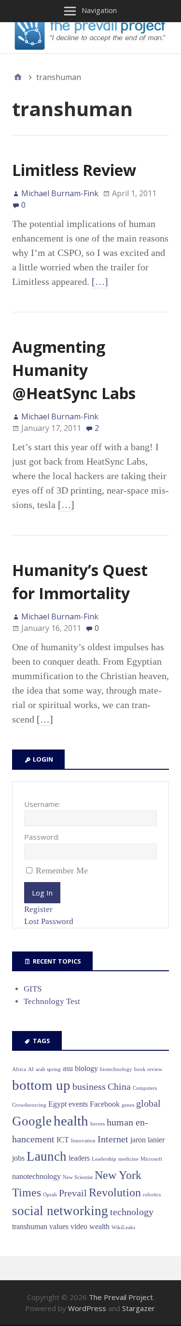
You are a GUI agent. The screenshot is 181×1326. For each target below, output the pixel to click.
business (89, 1086)
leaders (79, 1158)
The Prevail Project (121, 1297)
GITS (33, 988)
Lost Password (48, 921)
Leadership (104, 1159)
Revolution (115, 1192)
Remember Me (62, 870)
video (78, 1226)
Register (38, 909)
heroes (97, 1123)
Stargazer (138, 1308)
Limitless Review (74, 170)
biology (86, 1068)
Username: (42, 804)
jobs (18, 1158)
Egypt (57, 1104)
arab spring (48, 1069)
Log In (42, 892)
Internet (112, 1139)
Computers (145, 1088)
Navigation (99, 10)
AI (31, 1069)
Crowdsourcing (29, 1105)
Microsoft (151, 1159)
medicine (128, 1159)
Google (32, 1121)
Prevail (73, 1193)
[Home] (18, 77)
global (148, 1103)
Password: (41, 837)
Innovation (83, 1140)
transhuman (29, 1226)
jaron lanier (147, 1140)
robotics (152, 1194)
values (59, 1226)
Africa (19, 1069)
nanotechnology (36, 1176)
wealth (99, 1226)
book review (148, 1069)
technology (131, 1211)
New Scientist (78, 1177)
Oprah (50, 1194)
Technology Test (52, 1001)
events (78, 1104)
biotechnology (116, 1069)
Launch (47, 1156)
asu (68, 1068)
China (119, 1086)
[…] (100, 281)
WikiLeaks (123, 1227)
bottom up (41, 1085)
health (71, 1120)
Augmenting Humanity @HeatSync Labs (74, 369)
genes (128, 1105)
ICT (62, 1140)
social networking (60, 1211)
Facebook (105, 1104)
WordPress (87, 1308)
